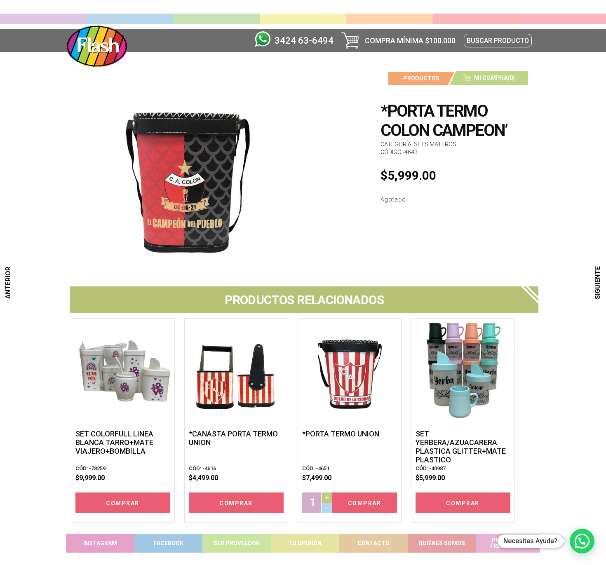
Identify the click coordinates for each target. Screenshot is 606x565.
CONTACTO (373, 543)
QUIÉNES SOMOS (441, 543)
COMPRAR (122, 503)
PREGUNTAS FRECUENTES (508, 543)
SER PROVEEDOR (237, 543)
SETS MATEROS (435, 144)
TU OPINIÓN (305, 543)
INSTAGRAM (100, 543)
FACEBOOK (168, 543)
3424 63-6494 (304, 40)
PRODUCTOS (421, 78)
